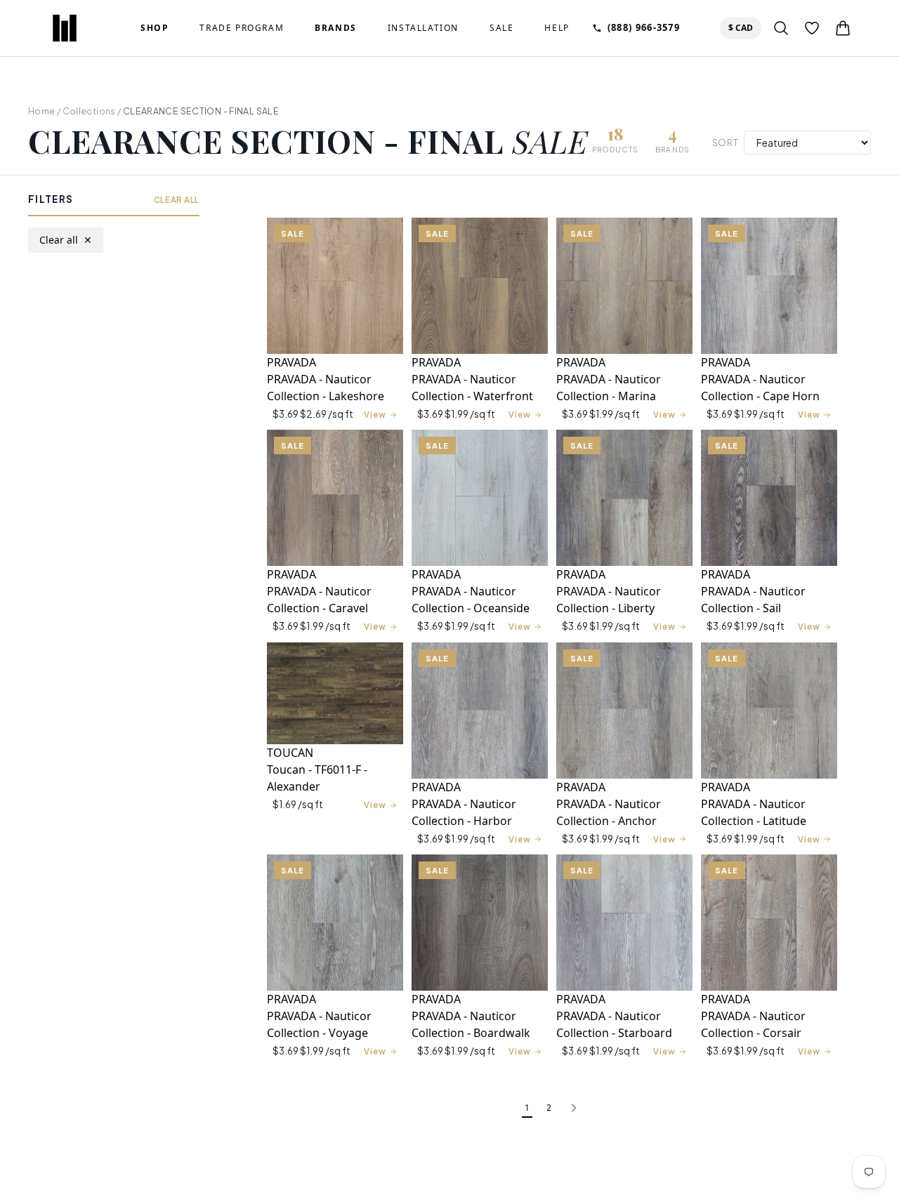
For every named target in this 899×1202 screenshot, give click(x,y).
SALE (501, 28)
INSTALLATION (423, 28)
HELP (556, 28)
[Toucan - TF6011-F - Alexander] (335, 693)
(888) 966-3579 (644, 27)
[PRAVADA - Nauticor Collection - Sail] (769, 498)
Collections (89, 111)
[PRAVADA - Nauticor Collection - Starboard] (624, 922)
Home (41, 111)
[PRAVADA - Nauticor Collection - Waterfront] (480, 286)
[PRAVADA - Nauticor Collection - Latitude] (769, 710)
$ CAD (743, 27)
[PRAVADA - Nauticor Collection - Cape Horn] (769, 286)
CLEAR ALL (176, 199)
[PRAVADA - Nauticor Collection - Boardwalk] (480, 922)
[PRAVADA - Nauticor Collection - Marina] (624, 286)
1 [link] (527, 1108)
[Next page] (573, 1108)
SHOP (154, 28)
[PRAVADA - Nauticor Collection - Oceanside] (480, 498)
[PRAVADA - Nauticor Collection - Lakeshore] (335, 286)
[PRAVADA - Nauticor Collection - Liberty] (624, 498)
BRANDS (336, 28)
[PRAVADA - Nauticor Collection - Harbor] (480, 710)
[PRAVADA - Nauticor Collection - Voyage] (335, 922)
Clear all (65, 239)
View (375, 414)
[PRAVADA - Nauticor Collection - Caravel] (335, 498)
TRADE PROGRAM (241, 28)
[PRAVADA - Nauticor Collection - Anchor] (624, 710)
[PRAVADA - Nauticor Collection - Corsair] (769, 922)
